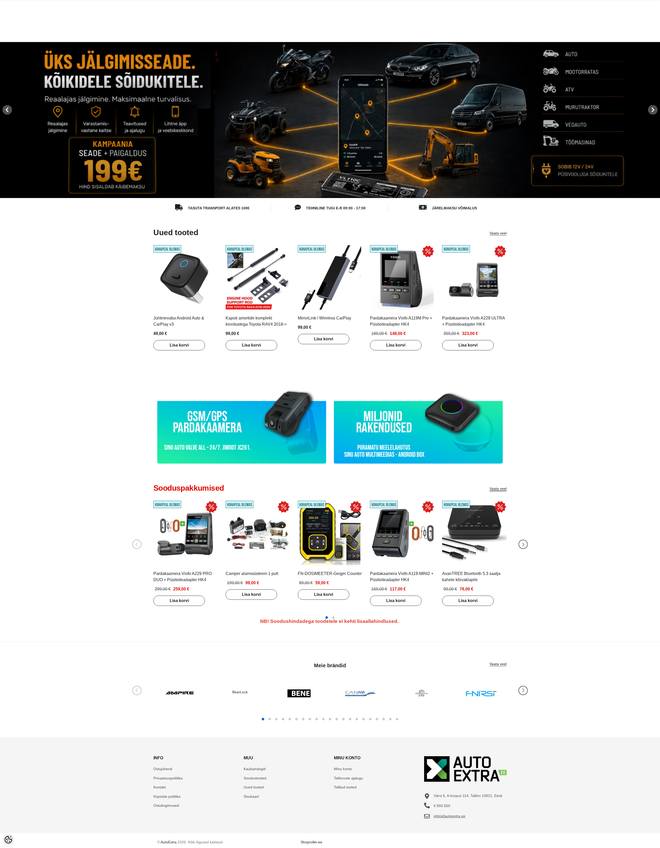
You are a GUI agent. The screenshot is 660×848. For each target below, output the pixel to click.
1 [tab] (326, 617)
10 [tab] (323, 719)
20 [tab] (390, 719)
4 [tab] (283, 719)
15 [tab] (357, 719)
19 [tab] (383, 719)
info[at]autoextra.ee (449, 816)
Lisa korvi (179, 345)
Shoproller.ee (311, 842)
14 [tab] (350, 719)
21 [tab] (397, 719)
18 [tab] (377, 719)
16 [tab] (363, 719)
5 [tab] (289, 719)
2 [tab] (333, 617)
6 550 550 (442, 806)
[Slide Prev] (137, 544)
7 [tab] (303, 719)
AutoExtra (169, 842)
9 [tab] (316, 719)
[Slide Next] (523, 544)
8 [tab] (310, 719)
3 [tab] (276, 719)
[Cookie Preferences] (8, 839)
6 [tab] (296, 719)
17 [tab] (370, 719)
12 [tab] (336, 719)
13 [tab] (343, 719)
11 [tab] (330, 719)
